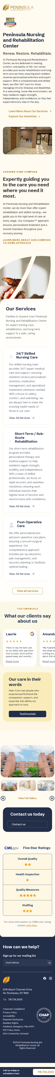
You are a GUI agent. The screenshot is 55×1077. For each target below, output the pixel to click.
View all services (27, 591)
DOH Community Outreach (16, 1033)
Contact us (19, 824)
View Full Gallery (27, 798)
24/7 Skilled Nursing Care (27, 355)
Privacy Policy (10, 1012)
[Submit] (49, 962)
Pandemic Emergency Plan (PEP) (18, 1026)
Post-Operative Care (29, 524)
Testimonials (27, 714)
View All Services (20, 418)
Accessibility (9, 1016)
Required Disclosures (13, 1019)
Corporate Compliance (14, 1009)
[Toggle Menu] (47, 7)
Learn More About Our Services (28, 111)
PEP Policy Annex (11, 1030)
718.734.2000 (12, 999)
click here (31, 925)
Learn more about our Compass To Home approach (27, 241)
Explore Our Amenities (23, 116)
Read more (12, 661)
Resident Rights (10, 1023)
